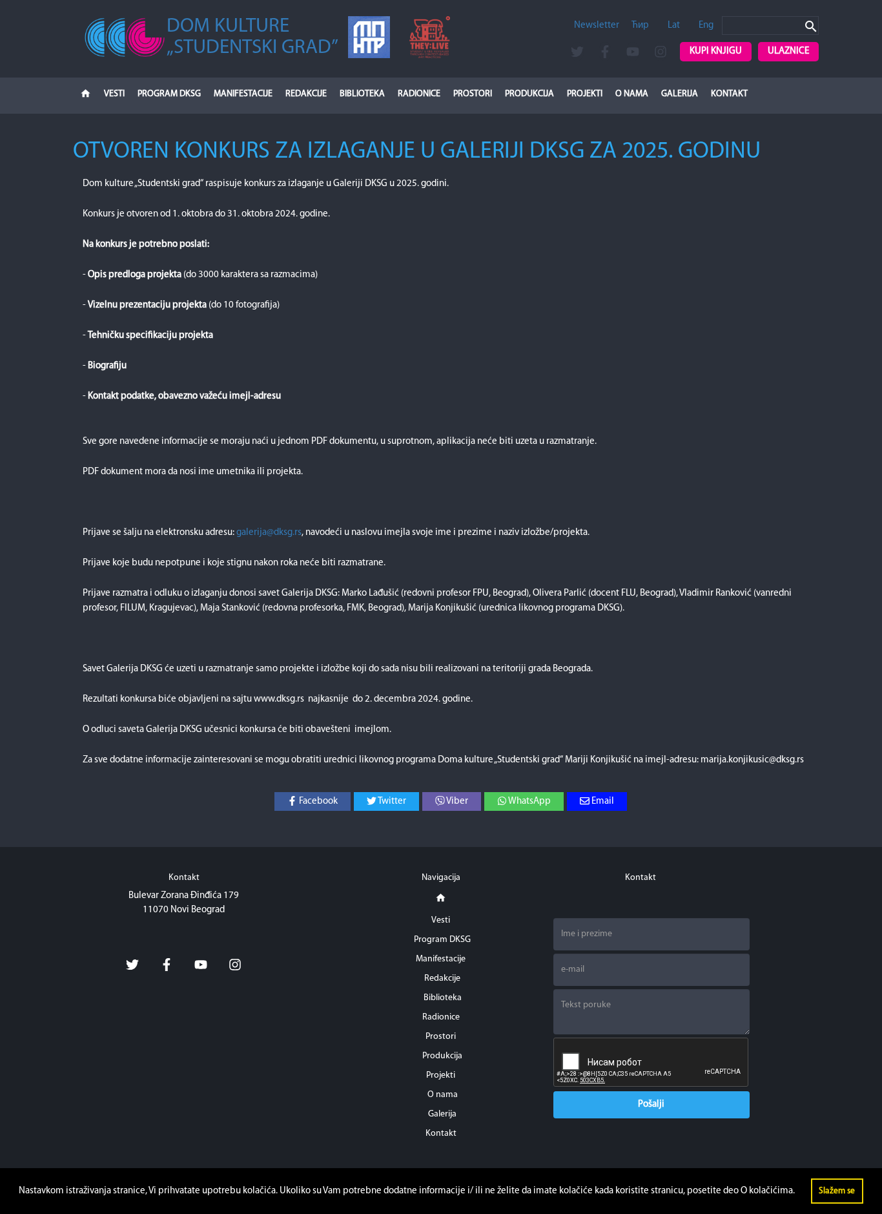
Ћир (640, 25)
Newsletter (596, 25)
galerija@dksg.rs (269, 533)
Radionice (419, 94)
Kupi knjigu (716, 51)
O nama (631, 94)
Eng (706, 25)
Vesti (114, 94)
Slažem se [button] (837, 1191)
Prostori (472, 94)
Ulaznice (788, 51)
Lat (674, 25)
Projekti (584, 94)
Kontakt (729, 94)
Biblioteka (362, 94)
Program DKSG (169, 94)
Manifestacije (243, 94)
